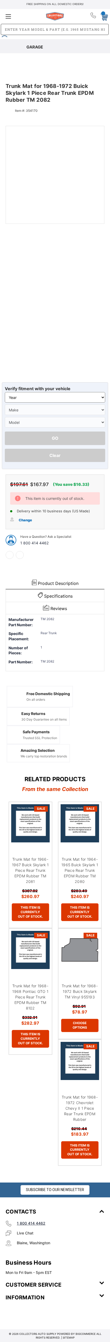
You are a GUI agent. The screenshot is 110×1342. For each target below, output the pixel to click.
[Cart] (102, 16)
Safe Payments (36, 732)
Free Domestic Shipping (48, 693)
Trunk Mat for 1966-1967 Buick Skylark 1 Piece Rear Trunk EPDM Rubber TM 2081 (30, 870)
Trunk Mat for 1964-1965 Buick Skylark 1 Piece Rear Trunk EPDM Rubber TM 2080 (79, 870)
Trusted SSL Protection (40, 738)
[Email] (20, 555)
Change (25, 520)
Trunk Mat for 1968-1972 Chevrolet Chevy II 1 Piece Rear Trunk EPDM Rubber (80, 1108)
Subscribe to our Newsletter (55, 1190)
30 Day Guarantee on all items (44, 719)
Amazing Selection (38, 750)
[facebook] (10, 555)
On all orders (35, 699)
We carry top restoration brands (44, 756)
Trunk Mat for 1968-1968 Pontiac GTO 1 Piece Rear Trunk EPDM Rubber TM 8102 (30, 997)
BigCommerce (86, 1333)
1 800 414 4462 (34, 543)
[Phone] (93, 16)
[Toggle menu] (22, 16)
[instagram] (28, 1313)
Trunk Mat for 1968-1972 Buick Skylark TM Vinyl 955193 (80, 991)
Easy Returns (33, 713)
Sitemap (68, 1337)
